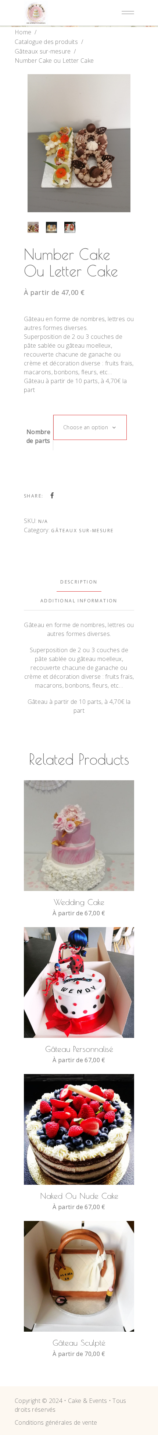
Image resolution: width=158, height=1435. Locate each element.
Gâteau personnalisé (79, 1049)
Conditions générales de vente (56, 1422)
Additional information (79, 601)
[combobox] (90, 427)
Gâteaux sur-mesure (43, 51)
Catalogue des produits (46, 42)
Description (78, 582)
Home (23, 32)
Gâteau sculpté (79, 1343)
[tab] (79, 582)
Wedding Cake (79, 902)
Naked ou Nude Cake (79, 1196)
